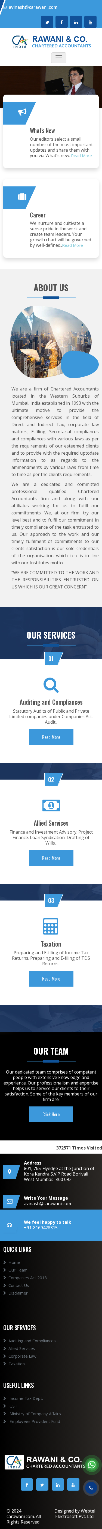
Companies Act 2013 (27, 1277)
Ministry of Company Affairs (34, 1413)
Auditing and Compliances (32, 1340)
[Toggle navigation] (58, 57)
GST (12, 1406)
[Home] (51, 41)
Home (14, 1262)
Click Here (51, 1114)
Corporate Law (22, 1356)
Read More (81, 155)
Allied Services (21, 1348)
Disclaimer (18, 1293)
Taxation (16, 1363)
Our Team (17, 1270)
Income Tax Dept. (25, 1398)
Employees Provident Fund (34, 1421)
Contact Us (18, 1285)
